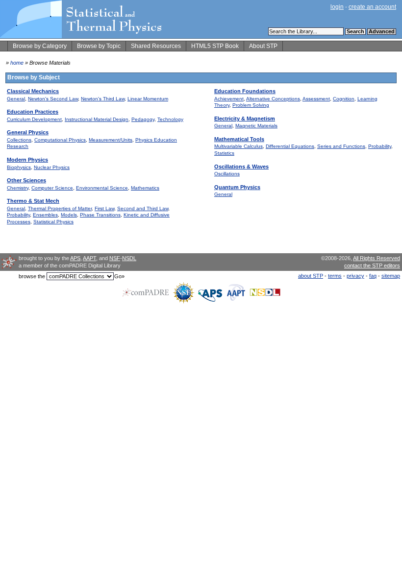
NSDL (129, 258)
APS (75, 258)
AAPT (89, 258)
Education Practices (32, 112)
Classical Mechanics (33, 91)
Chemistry (17, 188)
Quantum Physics (237, 187)
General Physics (28, 132)
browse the (32, 276)
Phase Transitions (100, 214)
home (17, 63)
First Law (104, 208)
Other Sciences (26, 180)
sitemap (390, 276)
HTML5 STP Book (215, 46)
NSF (114, 258)
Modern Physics (27, 160)
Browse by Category (40, 46)
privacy (355, 276)
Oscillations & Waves (241, 166)
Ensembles (45, 214)
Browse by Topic (99, 46)
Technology (170, 119)
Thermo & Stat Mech (33, 201)
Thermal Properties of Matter (60, 208)
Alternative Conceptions (273, 98)
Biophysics (19, 167)
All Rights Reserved (376, 258)
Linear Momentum (147, 98)
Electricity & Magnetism (244, 118)
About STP (263, 46)
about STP (310, 276)
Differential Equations (290, 146)
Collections (19, 140)
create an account (372, 6)
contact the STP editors (372, 265)
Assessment (316, 98)
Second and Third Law (142, 208)
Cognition (343, 98)
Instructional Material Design (96, 119)
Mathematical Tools (239, 139)
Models (69, 214)
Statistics (224, 153)
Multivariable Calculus (238, 146)
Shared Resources (156, 46)
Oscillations (227, 173)
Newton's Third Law (103, 98)
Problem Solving (250, 105)
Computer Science (52, 188)
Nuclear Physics (52, 167)
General (16, 98)
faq (373, 276)
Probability (18, 214)
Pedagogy (142, 119)
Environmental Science (102, 188)
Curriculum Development (34, 119)
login (337, 6)
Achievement (229, 98)
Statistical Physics (53, 221)
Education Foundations (245, 91)
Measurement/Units (110, 140)
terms (335, 276)
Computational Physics (60, 140)
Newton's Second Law (53, 98)
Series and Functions (341, 146)
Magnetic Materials (256, 125)
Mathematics (145, 188)
